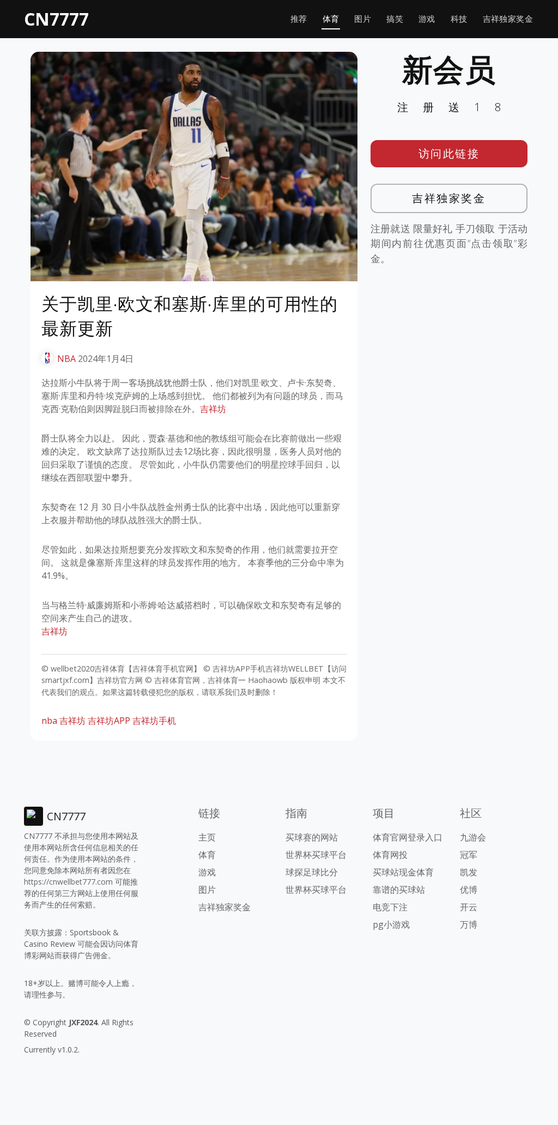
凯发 (468, 872)
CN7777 (56, 19)
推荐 (298, 19)
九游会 (473, 837)
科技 (459, 19)
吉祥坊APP (109, 721)
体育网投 (390, 855)
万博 (468, 924)
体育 (331, 19)
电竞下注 (390, 907)
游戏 (426, 19)
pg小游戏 (391, 924)
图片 (362, 19)
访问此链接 (449, 153)
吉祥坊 (213, 409)
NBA (66, 359)
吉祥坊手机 (154, 721)
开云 (468, 907)
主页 (207, 837)
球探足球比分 (312, 872)
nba (49, 721)
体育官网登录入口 (407, 837)
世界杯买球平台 (316, 855)
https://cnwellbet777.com (68, 881)
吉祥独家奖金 (508, 19)
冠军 (468, 855)
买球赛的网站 (312, 837)
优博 (468, 890)
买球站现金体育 (403, 872)
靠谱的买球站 (399, 890)
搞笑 (394, 19)
